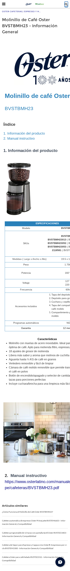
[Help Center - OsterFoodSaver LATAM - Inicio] (35, 4)
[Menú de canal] (60, 562)
